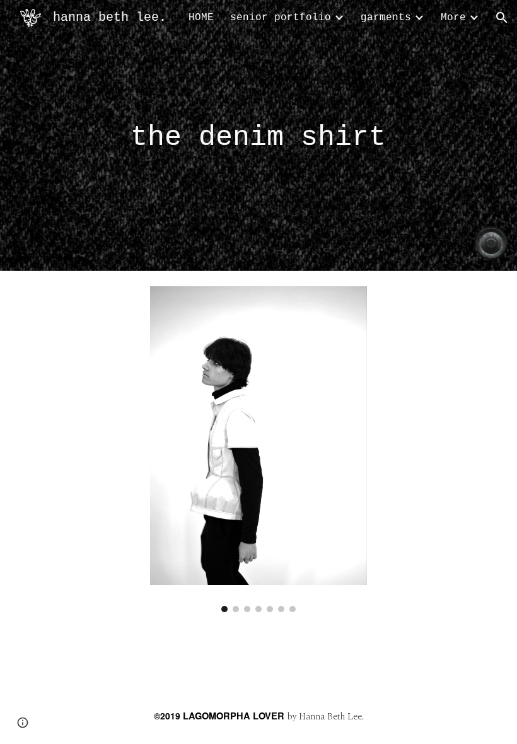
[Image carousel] (258, 449)
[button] (502, 18)
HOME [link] (201, 17)
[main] (258, 136)
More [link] (453, 17)
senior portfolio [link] (280, 17)
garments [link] (386, 17)
